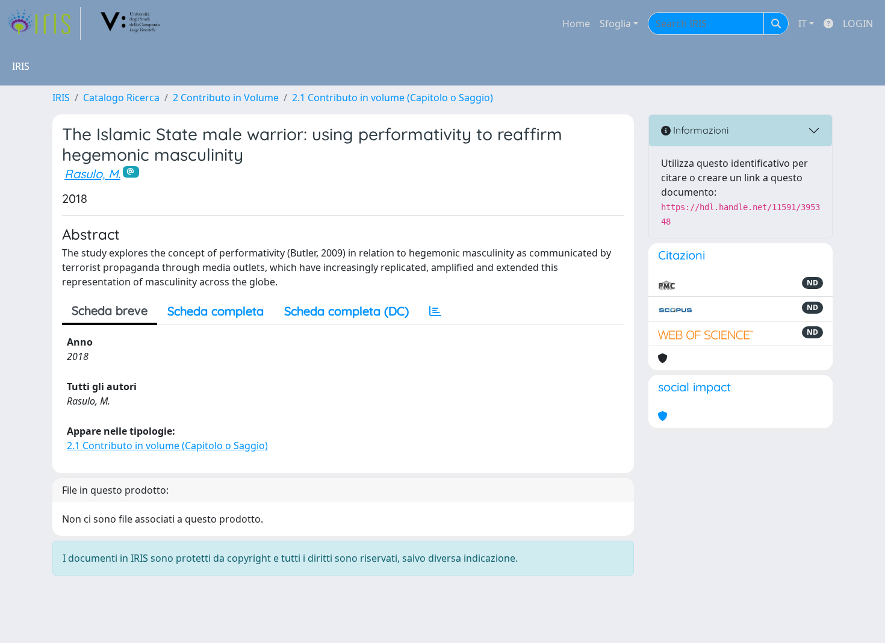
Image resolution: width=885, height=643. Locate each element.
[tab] (435, 311)
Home (576, 23)
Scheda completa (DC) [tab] (346, 310)
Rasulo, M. (92, 173)
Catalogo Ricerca (121, 97)
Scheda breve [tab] (110, 310)
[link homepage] (44, 23)
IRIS (61, 97)
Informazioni (699, 130)
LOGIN (858, 23)
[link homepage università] (130, 23)
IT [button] (802, 23)
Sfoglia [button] (615, 23)
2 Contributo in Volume (226, 97)
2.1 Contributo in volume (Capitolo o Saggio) (392, 97)
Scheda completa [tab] (215, 310)
